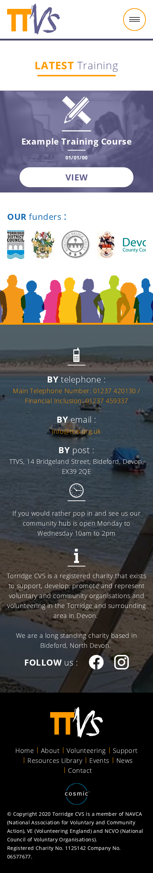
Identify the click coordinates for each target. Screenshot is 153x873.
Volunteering (86, 750)
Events (99, 760)
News (124, 760)
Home (24, 750)
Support (125, 750)
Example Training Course (76, 141)
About (50, 750)
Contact (80, 770)
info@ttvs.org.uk (76, 431)
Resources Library (54, 760)
